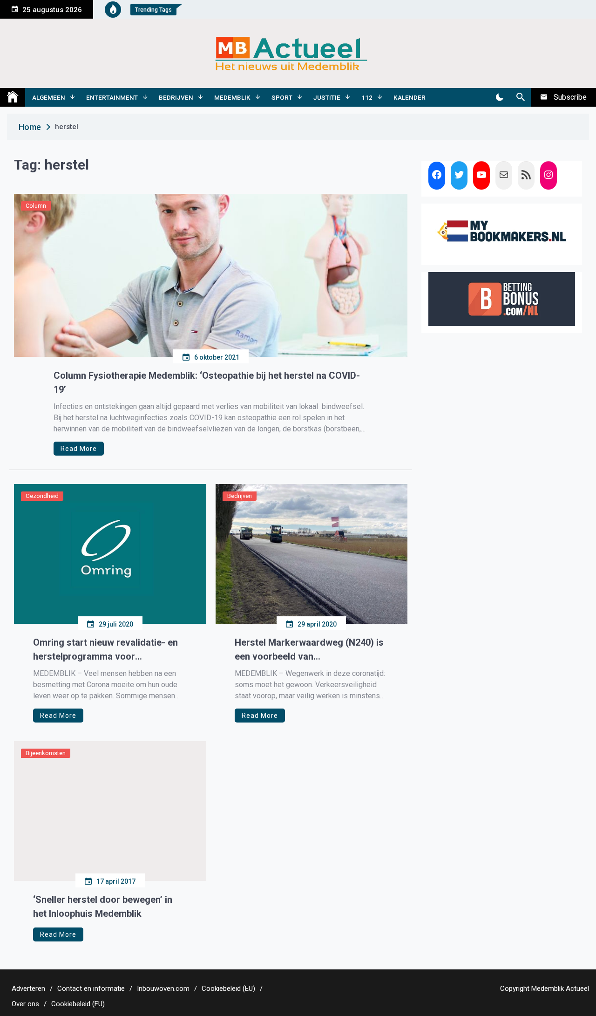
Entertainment (112, 97)
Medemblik (232, 97)
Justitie (326, 97)
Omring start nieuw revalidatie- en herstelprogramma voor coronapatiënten (105, 650)
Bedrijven (176, 97)
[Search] (520, 97)
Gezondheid (42, 495)
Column (36, 205)
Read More (79, 448)
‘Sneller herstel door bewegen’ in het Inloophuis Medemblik (102, 906)
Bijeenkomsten (46, 753)
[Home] (12, 97)
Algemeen (48, 97)
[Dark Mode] (499, 97)
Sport (281, 97)
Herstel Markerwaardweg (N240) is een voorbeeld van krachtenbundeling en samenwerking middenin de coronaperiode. (309, 650)
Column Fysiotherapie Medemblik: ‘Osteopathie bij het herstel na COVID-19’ (207, 382)
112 (366, 97)
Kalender (409, 97)
